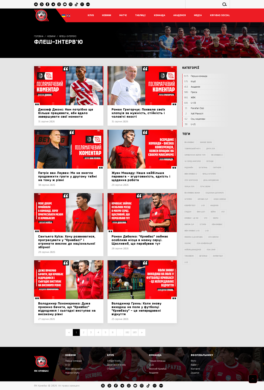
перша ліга (189, 187)
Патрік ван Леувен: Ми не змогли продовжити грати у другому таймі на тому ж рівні (67, 176)
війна (213, 212)
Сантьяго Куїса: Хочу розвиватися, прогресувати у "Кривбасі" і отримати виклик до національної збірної (66, 242)
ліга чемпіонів (191, 180)
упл (205, 218)
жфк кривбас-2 (191, 174)
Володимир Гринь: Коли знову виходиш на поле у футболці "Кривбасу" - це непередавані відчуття (136, 309)
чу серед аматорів (192, 161)
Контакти (195, 368)
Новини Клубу (72, 372)
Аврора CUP (189, 224)
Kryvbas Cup (203, 199)
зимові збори (206, 142)
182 (127, 332)
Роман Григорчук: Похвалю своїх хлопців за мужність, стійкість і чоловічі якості (138, 113)
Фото (193, 361)
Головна (38, 36)
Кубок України (220, 199)
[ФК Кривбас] (41, 15)
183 (135, 332)
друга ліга (210, 149)
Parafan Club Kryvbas (194, 237)
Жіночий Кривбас (74, 368)
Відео (193, 365)
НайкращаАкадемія (193, 250)
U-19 (203, 205)
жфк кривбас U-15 (192, 231)
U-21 (67, 365)
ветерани (203, 256)
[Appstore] (36, 4)
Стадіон (111, 368)
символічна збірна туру (195, 155)
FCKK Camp (211, 250)
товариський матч (192, 149)
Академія (214, 205)
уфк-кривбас (217, 224)
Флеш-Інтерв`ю (67, 36)
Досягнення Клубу (116, 365)
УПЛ (223, 212)
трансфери (189, 256)
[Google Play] (42, 4)
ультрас (188, 243)
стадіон (188, 212)
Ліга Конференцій (204, 243)
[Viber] (70, 4)
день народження (211, 180)
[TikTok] (76, 4)
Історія (203, 224)
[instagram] (59, 4)
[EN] (68, 15)
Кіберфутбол (190, 205)
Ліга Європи (213, 237)
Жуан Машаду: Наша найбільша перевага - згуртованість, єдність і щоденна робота (141, 176)
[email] (82, 4)
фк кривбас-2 (216, 155)
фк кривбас (189, 142)
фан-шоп (201, 212)
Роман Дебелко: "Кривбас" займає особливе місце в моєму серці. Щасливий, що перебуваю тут (140, 240)
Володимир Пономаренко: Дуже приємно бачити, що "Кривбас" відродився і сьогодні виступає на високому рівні (67, 309)
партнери (217, 168)
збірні (215, 218)
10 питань (203, 168)
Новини (51, 36)
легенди (209, 161)
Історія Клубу (114, 361)
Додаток (195, 372)
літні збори (205, 187)
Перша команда (73, 361)
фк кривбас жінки (192, 193)
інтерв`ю (188, 199)
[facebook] (47, 4)
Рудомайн (189, 168)
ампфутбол (218, 256)
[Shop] (88, 4)
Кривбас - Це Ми (191, 218)
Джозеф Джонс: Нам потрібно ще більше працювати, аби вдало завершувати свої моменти (65, 113)
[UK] (63, 15)
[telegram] (53, 4)
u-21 (186, 262)
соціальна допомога (215, 193)
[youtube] (65, 4)
